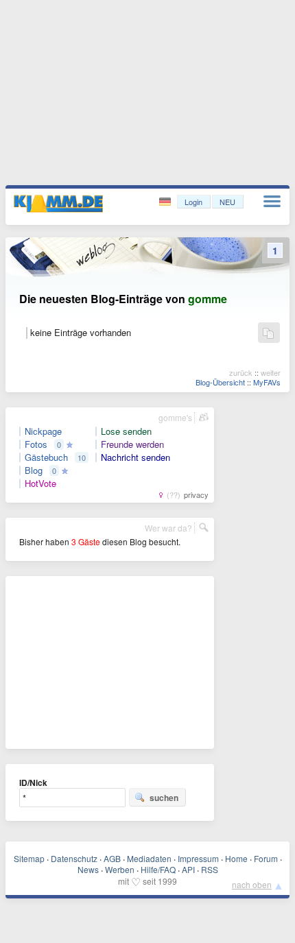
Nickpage (43, 431)
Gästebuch (46, 457)
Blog (34, 470)
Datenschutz (74, 858)
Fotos (36, 444)
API (188, 869)
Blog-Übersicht (220, 382)
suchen (164, 797)
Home (236, 858)
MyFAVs (267, 382)
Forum (266, 858)
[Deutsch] (166, 201)
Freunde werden (132, 444)
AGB (112, 858)
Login (193, 201)
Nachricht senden (135, 457)
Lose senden (126, 431)
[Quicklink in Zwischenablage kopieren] (268, 333)
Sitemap (29, 858)
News (88, 869)
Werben (119, 869)
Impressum (198, 858)
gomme (207, 299)
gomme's (175, 417)
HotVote (40, 483)
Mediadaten (149, 858)
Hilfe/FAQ (158, 869)
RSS (209, 869)
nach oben (252, 884)
